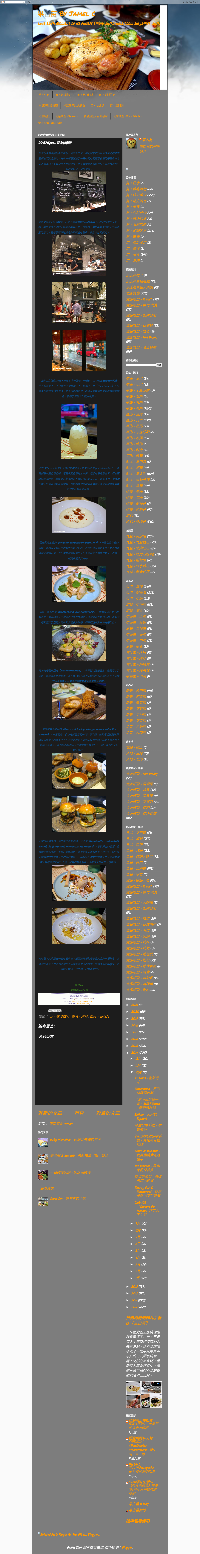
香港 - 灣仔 (79, 1016)
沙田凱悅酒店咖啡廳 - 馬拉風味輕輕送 (148, 1140)
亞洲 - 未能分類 (137, 432)
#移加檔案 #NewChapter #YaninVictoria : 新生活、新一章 (142, 1447)
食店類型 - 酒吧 (137, 808)
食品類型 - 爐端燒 (139, 954)
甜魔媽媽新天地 (141, 1438)
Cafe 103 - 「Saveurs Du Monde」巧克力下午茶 (146, 1208)
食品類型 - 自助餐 (139, 325)
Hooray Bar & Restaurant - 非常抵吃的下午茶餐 (147, 1191)
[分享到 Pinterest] (60, 1010)
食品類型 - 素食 (137, 972)
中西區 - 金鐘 (136, 622)
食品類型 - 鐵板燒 (139, 984)
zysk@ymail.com (83, 1004)
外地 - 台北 (134, 753)
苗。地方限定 (136, 201)
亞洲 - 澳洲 (134, 444)
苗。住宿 (44, 95)
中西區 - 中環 (136, 640)
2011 (134, 1300)
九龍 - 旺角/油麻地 (140, 554)
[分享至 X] (55, 1010)
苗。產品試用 (136, 243)
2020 (135, 1011)
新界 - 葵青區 (136, 721)
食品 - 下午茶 (136, 832)
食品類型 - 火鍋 (137, 936)
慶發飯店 (47, 1188)
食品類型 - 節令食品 (141, 966)
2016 (135, 1039)
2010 (135, 1307)
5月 (138, 1250)
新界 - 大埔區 (136, 732)
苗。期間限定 (107, 95)
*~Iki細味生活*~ (141, 1482)
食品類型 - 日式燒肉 (141, 924)
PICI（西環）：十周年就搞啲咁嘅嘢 (143, 1426)
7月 (138, 1237)
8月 (138, 1230)
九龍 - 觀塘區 (136, 560)
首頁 (79, 1113)
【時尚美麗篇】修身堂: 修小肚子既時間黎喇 (143, 1489)
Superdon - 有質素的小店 (68, 1198)
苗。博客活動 (136, 189)
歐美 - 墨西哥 (136, 462)
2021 (135, 1005)
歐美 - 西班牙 (99, 1016)
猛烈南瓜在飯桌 (141, 1420)
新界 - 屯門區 (136, 715)
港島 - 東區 (134, 610)
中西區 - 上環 (136, 616)
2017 (135, 1032)
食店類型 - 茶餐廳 (139, 802)
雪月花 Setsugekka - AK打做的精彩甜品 (142, 1470)
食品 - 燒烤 (134, 844)
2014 (135, 1052)
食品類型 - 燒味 (137, 942)
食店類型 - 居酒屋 (139, 784)
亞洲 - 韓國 (134, 456)
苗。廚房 (132, 207)
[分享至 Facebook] (57, 1010)
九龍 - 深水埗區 (137, 566)
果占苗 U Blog (138, 1504)
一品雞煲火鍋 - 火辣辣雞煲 (70, 1172)
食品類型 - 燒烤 (137, 948)
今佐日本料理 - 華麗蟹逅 (147, 1127)
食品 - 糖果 (134, 862)
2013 (135, 1286)
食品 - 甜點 (134, 850)
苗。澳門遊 (117, 105)
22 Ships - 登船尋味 (146, 1080)
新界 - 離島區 (136, 703)
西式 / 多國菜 (136, 521)
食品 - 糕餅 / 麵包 (139, 856)
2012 (135, 1293)
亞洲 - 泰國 (134, 438)
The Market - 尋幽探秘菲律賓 (147, 1168)
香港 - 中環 (134, 598)
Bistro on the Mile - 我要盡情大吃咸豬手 (147, 1155)
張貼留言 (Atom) (60, 1124)
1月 (137, 1278)
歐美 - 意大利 (136, 474)
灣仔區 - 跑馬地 (137, 670)
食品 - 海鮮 (134, 838)
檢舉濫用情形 (138, 1521)
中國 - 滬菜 (134, 396)
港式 (129, 515)
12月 (138, 1058)
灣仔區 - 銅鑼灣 (137, 664)
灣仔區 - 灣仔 (136, 658)
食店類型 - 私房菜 (139, 796)
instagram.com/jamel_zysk (82, 1001)
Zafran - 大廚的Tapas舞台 (145, 1116)
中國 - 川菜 (134, 384)
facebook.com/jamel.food (83, 999)
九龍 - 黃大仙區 (137, 572)
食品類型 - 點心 (137, 331)
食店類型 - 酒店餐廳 (50, 123)
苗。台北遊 (97, 105)
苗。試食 (132, 254)
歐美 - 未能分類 (137, 480)
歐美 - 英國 (134, 497)
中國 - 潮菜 (134, 402)
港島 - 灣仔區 (136, 628)
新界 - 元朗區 (136, 726)
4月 (138, 1257)
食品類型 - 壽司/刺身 (142, 305)
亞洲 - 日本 (134, 420)
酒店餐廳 (44, 116)
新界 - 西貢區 (136, 697)
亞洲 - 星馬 (134, 426)
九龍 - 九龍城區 (137, 542)
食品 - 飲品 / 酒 (137, 880)
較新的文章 (50, 1113)
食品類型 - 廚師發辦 (96, 116)
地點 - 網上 (134, 747)
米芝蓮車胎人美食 (74, 105)
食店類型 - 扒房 (137, 790)
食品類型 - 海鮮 (137, 930)
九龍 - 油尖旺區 (137, 548)
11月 (138, 1065)
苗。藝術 (132, 249)
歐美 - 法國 (134, 486)
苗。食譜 (132, 260)
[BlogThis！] (52, 1010)
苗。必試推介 (63, 95)
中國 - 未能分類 (137, 390)
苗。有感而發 (136, 225)
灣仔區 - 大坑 (136, 652)
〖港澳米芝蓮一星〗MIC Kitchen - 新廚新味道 (147, 1103)
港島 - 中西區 (136, 604)
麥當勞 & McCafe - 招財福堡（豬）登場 (79, 1156)
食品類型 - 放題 (137, 918)
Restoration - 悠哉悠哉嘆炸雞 (147, 1091)
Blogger (127, 1547)
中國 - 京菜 (134, 378)
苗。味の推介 (59, 1016)
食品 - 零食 (134, 874)
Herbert (134, 1464)
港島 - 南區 (134, 646)
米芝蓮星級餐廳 (48, 105)
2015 (135, 1046)
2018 (135, 1025)
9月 (138, 1223)
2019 (135, 1018)
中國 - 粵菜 (134, 408)
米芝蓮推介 (134, 275)
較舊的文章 (108, 1113)
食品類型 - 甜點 (137, 960)
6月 (138, 1244)
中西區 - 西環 (136, 634)
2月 (138, 1271)
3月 (138, 1264)
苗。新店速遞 (85, 95)
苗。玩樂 (132, 237)
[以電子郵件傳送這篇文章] (49, 1010)
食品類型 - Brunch (66, 116)
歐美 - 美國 (134, 491)
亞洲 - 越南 (134, 450)
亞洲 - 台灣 (134, 414)
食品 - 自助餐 (136, 868)
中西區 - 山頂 (136, 676)
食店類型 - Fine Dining (127, 116)
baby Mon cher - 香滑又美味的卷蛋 (75, 1139)
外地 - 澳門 (134, 759)
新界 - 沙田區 (136, 691)
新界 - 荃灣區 (136, 709)
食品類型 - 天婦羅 (139, 902)
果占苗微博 (137, 1510)
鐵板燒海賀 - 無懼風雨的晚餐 (147, 1179)
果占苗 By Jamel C (66, 13)
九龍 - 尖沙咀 (136, 536)
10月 (139, 1072)
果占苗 (147, 140)
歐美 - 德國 (134, 468)
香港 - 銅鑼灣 (136, 592)
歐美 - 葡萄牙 (136, 503)
